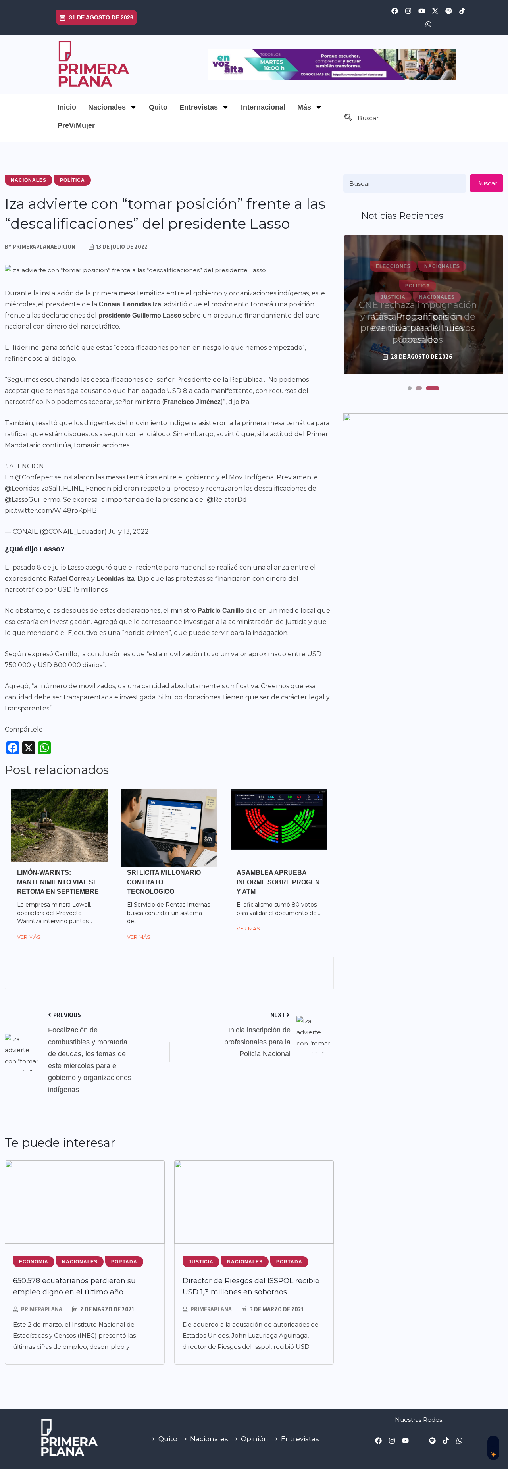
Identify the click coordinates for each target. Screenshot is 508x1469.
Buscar (486, 183)
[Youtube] (422, 10)
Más (304, 107)
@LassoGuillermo (32, 499)
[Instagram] (408, 10)
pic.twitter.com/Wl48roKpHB (51, 510)
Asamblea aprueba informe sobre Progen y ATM (278, 882)
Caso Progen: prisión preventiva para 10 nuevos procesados (417, 328)
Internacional (263, 107)
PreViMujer (76, 125)
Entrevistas (198, 107)
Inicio (67, 107)
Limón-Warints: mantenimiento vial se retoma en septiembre (58, 882)
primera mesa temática (128, 293)
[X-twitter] (435, 10)
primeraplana (41, 1309)
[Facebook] (395, 10)
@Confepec (34, 477)
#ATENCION (24, 466)
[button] (348, 118)
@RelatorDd (227, 499)
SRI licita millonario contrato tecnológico (164, 882)
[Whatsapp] (428, 24)
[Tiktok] (462, 10)
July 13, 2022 (128, 531)
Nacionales (107, 107)
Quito (158, 107)
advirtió (175, 304)
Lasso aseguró (89, 567)
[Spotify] (449, 10)
